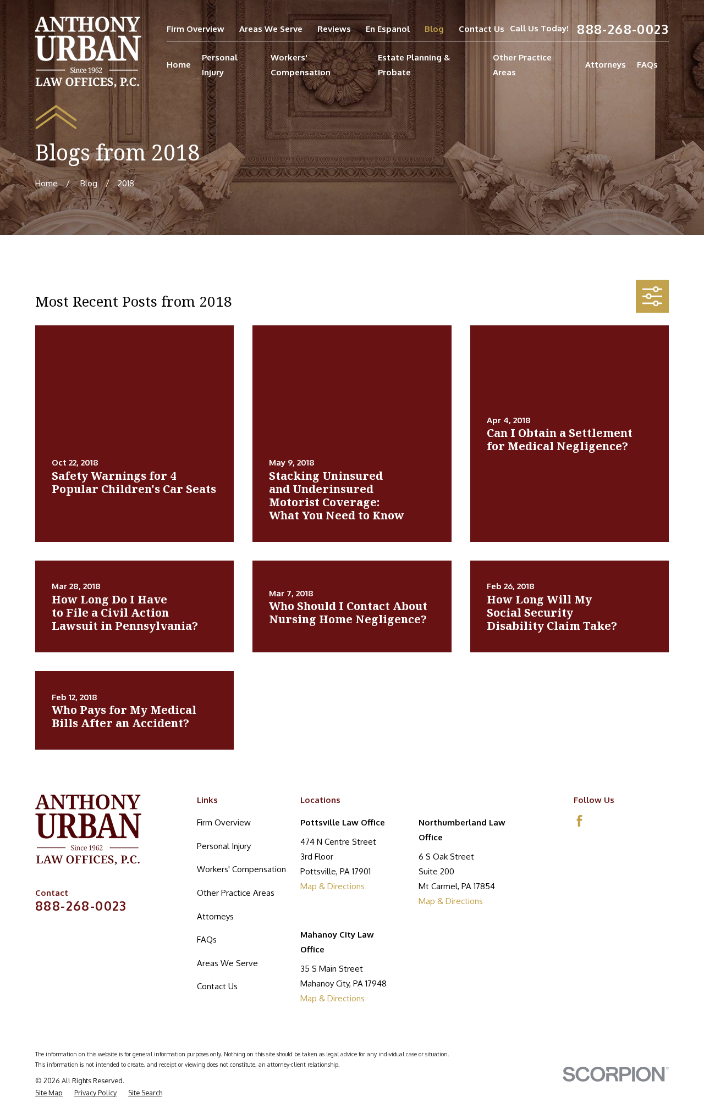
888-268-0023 (623, 29)
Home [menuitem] (179, 64)
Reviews (334, 29)
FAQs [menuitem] (647, 64)
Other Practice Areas (235, 893)
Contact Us (481, 29)
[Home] (88, 52)
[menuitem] (49, 1093)
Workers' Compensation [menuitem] (301, 64)
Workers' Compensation (241, 869)
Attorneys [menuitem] (605, 64)
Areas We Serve (270, 29)
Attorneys (215, 916)
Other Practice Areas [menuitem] (522, 64)
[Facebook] (579, 821)
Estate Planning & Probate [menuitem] (414, 64)
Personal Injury (224, 846)
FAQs (207, 939)
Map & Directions (332, 886)
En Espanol (388, 29)
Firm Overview (195, 29)
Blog (434, 29)
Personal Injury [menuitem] (220, 64)
